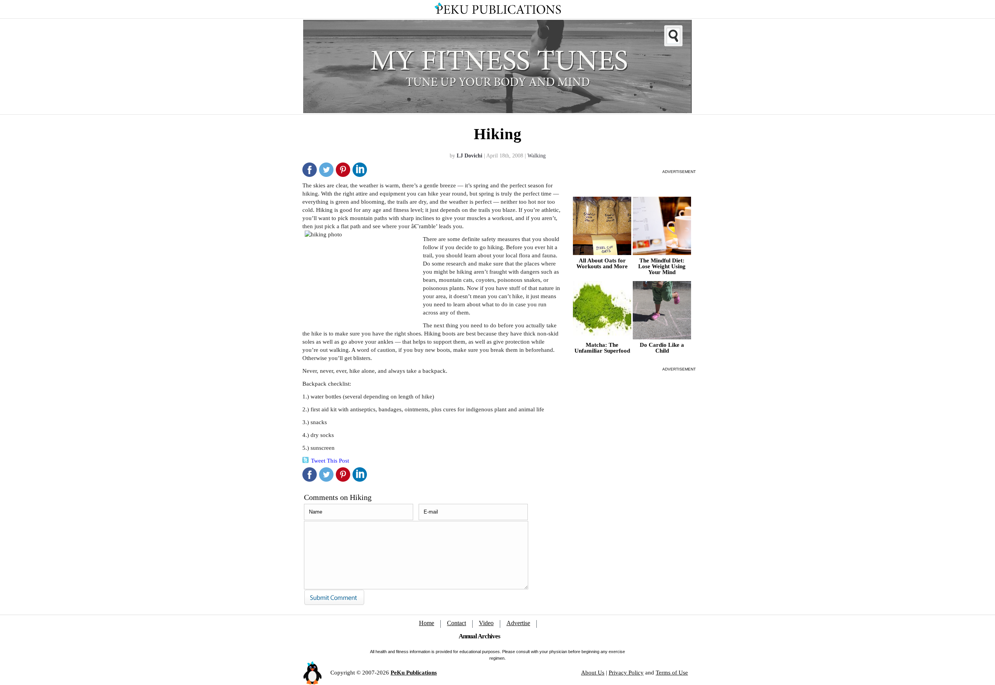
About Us (592, 672)
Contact (456, 623)
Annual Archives (479, 636)
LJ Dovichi (469, 156)
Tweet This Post (330, 461)
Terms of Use (672, 672)
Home (426, 623)
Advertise (518, 623)
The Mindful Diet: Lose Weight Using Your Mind (662, 266)
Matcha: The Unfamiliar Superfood (602, 348)
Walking (536, 156)
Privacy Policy (626, 672)
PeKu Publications (414, 672)
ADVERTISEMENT (679, 172)
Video (486, 623)
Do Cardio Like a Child (662, 348)
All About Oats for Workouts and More (602, 263)
